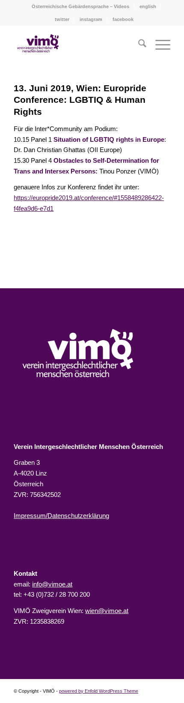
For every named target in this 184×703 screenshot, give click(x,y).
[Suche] (138, 45)
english (147, 6)
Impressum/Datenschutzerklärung (61, 515)
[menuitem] (80, 6)
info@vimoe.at (52, 584)
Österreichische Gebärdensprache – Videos (80, 6)
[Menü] (158, 45)
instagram (91, 19)
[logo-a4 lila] (38, 43)
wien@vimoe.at (106, 610)
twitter (62, 19)
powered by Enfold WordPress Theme (98, 691)
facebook (123, 19)
